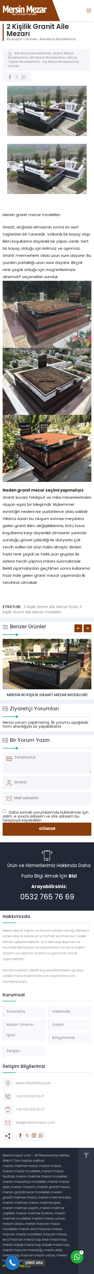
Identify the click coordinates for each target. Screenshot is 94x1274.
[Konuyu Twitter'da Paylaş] (17, 77)
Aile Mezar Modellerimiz (58, 39)
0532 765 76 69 (47, 897)
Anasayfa (14, 39)
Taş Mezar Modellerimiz (60, 62)
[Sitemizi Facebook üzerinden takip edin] (18, 1133)
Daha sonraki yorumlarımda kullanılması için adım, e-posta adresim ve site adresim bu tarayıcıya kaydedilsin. (46, 817)
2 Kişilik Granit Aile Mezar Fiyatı (51, 607)
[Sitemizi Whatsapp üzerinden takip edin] (38, 1133)
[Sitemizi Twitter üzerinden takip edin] (24, 1133)
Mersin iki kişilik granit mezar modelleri (47, 695)
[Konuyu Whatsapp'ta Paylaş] (23, 77)
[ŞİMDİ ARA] (12, 1263)
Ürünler (31, 39)
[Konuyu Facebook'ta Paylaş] (10, 77)
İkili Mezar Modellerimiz (48, 57)
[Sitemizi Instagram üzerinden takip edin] (31, 1133)
